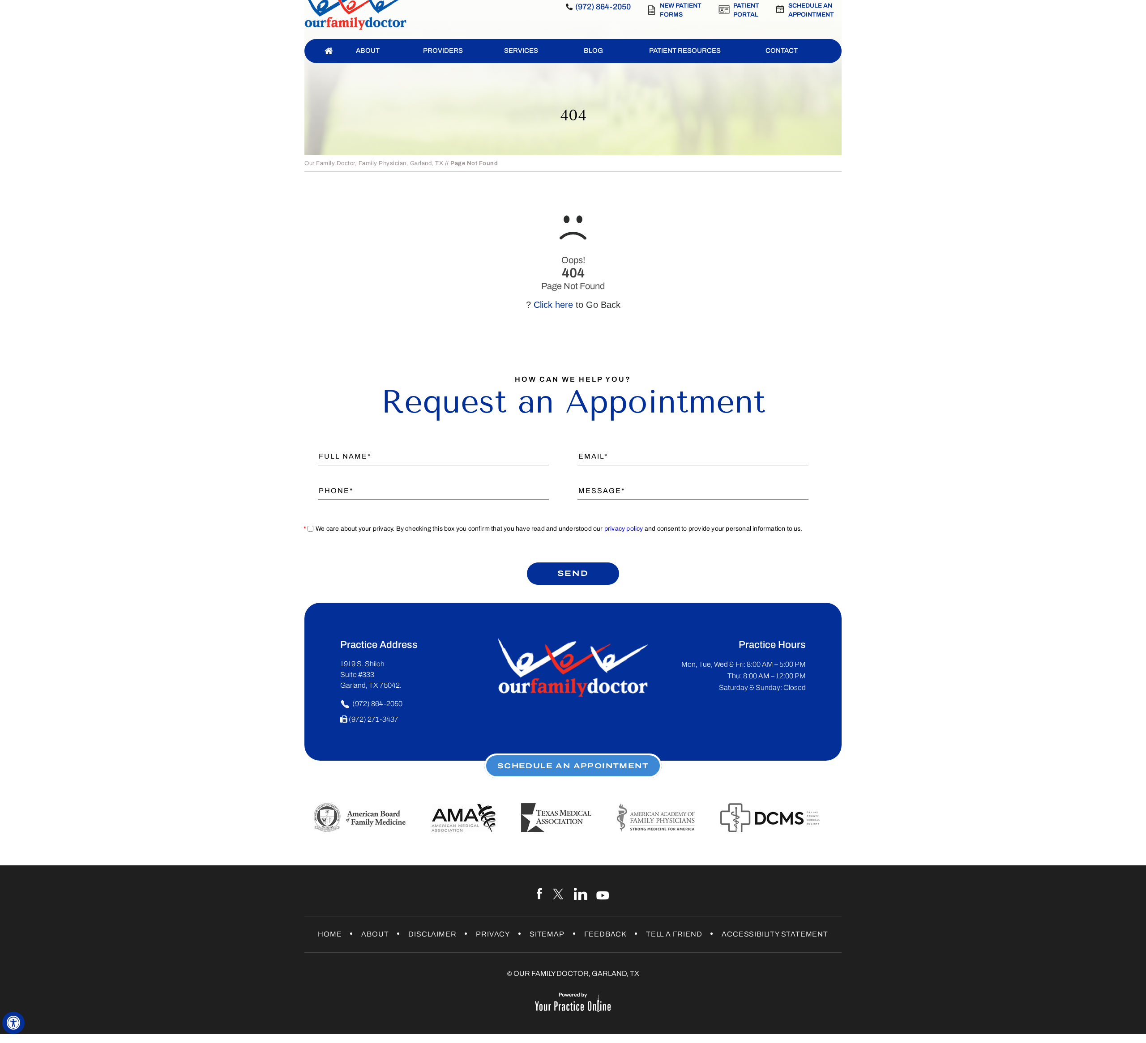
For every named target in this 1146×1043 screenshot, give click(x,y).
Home (330, 934)
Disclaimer (432, 934)
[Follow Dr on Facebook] (540, 894)
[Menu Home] (329, 51)
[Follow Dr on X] (559, 894)
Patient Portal (746, 10)
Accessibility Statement (775, 934)
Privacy (493, 934)
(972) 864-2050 (603, 6)
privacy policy (623, 528)
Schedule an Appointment (811, 10)
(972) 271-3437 (373, 719)
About (375, 934)
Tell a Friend (674, 934)
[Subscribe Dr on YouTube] (603, 894)
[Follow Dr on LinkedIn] (581, 894)
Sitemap (547, 934)
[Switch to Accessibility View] (13, 1023)
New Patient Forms (680, 10)
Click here (553, 305)
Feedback (605, 934)
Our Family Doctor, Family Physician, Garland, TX (373, 163)
